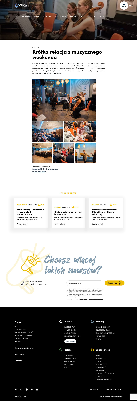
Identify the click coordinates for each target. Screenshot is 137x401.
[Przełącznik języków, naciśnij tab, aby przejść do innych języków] (131, 5)
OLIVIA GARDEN (69, 361)
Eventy (36, 16)
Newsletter (19, 354)
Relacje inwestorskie (72, 336)
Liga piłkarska (60, 16)
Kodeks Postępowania (23, 335)
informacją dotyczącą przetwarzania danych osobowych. (91, 299)
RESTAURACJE (69, 364)
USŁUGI (66, 367)
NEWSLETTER (94, 389)
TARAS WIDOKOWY (70, 358)
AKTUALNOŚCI (100, 358)
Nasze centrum (70, 327)
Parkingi (18, 341)
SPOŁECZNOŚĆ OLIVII (103, 327)
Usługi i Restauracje (88, 16)
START (98, 355)
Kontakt (101, 16)
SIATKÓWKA (100, 370)
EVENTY (98, 339)
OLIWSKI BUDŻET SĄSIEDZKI (105, 373)
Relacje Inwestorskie (24, 348)
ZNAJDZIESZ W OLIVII (103, 330)
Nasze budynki (20, 329)
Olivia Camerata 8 (39, 171)
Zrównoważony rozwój (24, 332)
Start (17, 16)
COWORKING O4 (70, 330)
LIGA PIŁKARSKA (101, 367)
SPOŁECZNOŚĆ (101, 364)
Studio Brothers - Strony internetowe (111, 396)
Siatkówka (73, 16)
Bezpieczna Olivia (21, 338)
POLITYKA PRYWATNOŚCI (114, 389)
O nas (18, 322)
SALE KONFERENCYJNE (71, 333)
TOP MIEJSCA (68, 355)
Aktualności (26, 16)
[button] (124, 5)
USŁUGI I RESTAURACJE (103, 379)
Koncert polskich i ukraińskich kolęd (45, 169)
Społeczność (47, 16)
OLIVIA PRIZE (100, 376)
